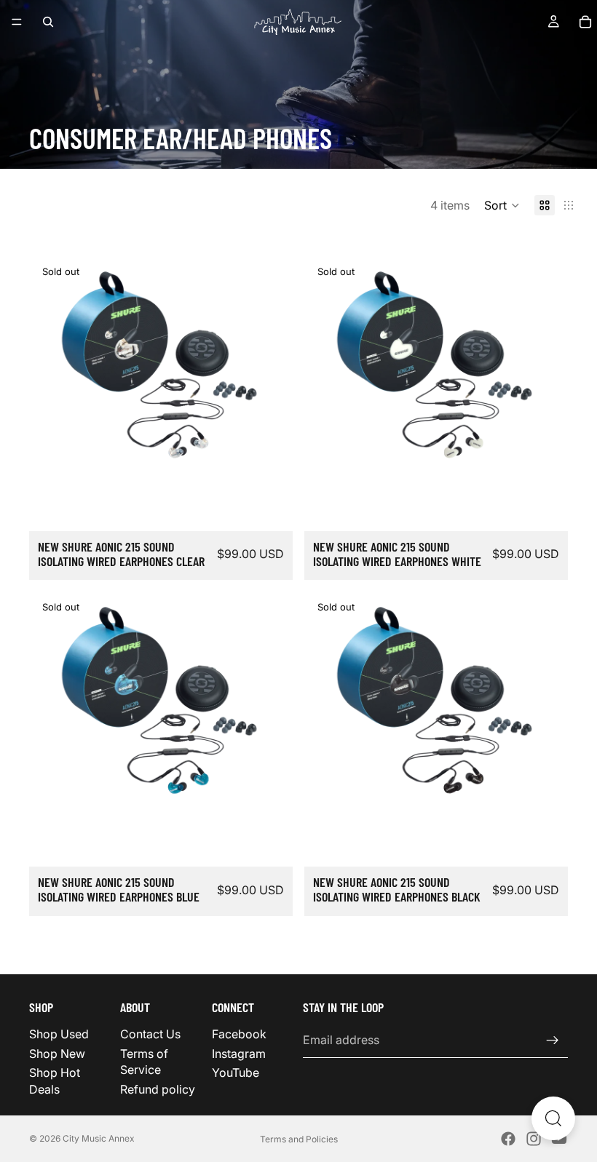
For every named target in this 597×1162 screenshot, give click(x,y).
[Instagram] (533, 1138)
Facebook (239, 1034)
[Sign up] (552, 1039)
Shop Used (59, 1034)
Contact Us (150, 1034)
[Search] (48, 22)
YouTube (235, 1072)
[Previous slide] (51, 388)
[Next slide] (271, 388)
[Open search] (553, 1118)
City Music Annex (99, 1138)
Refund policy (157, 1088)
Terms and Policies (299, 1139)
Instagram (239, 1053)
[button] (502, 205)
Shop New (57, 1053)
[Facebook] (508, 1138)
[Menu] (16, 22)
